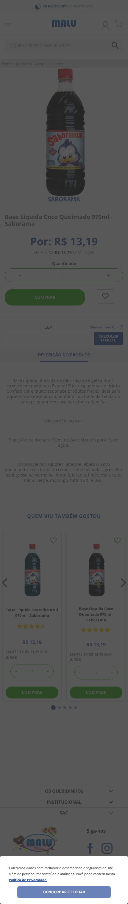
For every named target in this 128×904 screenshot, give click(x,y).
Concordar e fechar (64, 892)
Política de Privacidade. (28, 880)
